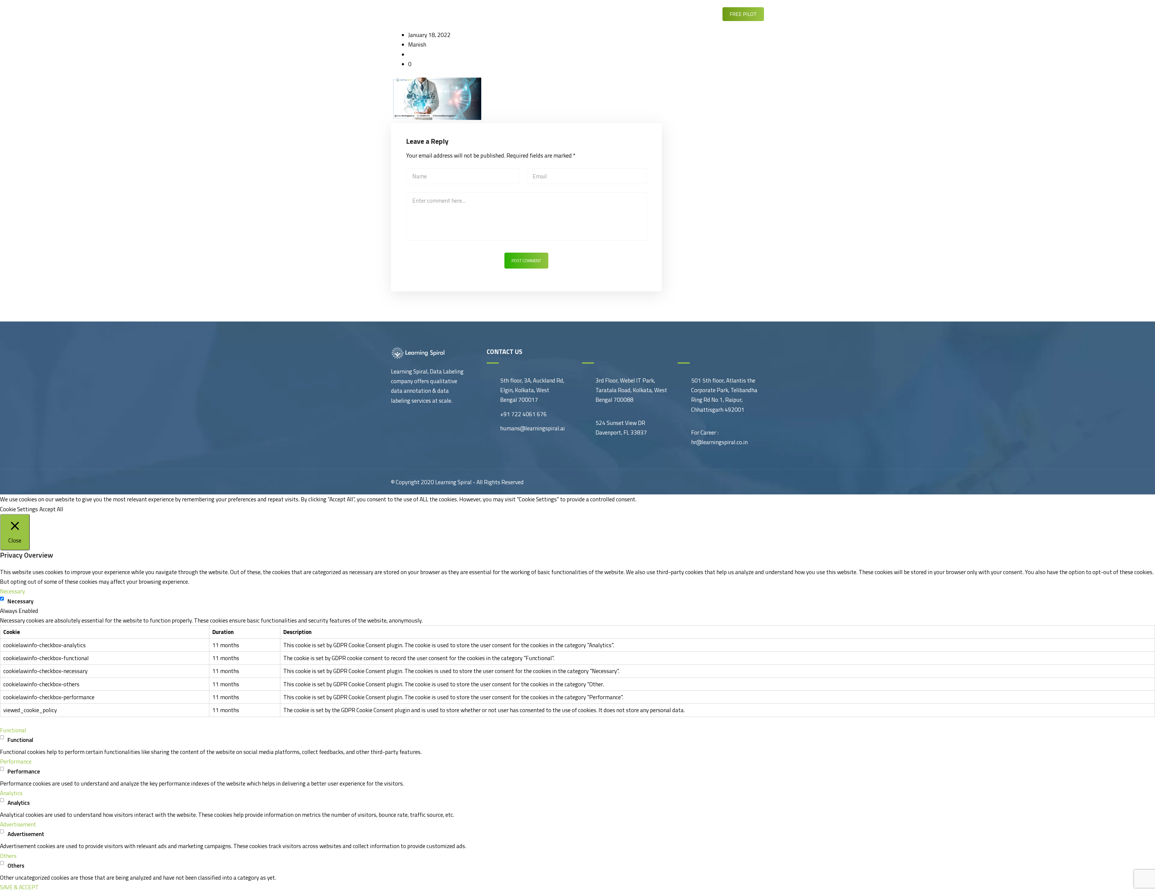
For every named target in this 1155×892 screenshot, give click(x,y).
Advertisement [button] (18, 824)
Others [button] (8, 855)
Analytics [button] (11, 793)
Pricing (659, 14)
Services (533, 14)
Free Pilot (743, 14)
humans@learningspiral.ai (532, 428)
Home (502, 14)
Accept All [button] (51, 509)
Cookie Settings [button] (19, 509)
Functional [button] (13, 730)
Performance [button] (16, 761)
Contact (692, 14)
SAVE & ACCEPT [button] (19, 887)
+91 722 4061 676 (523, 414)
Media (630, 14)
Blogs (602, 14)
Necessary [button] (12, 591)
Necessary (20, 601)
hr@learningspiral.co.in (719, 442)
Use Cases (569, 14)
